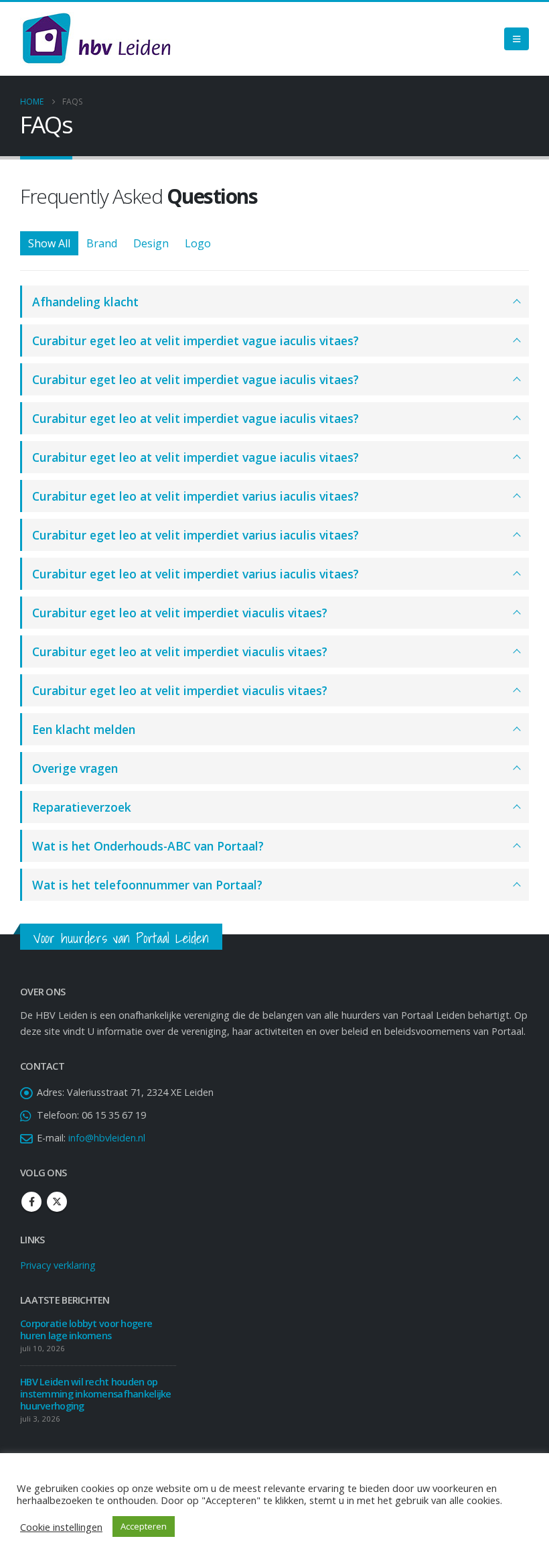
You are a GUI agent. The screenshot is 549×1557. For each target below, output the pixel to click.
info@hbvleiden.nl (106, 1137)
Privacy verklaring (58, 1265)
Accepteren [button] (144, 1526)
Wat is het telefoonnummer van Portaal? (147, 885)
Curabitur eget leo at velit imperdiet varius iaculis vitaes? (195, 496)
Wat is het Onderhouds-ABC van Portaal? (148, 846)
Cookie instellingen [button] (61, 1527)
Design (151, 243)
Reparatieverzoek (81, 807)
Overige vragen (75, 768)
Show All (49, 243)
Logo (198, 243)
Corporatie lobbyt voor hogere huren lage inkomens (86, 1329)
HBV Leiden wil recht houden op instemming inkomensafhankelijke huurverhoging (95, 1393)
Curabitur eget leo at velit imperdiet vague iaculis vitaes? (195, 340)
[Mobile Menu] (516, 38)
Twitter (57, 1202)
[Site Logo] (96, 39)
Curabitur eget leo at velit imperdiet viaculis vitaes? (179, 613)
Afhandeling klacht (85, 302)
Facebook (31, 1202)
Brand (101, 243)
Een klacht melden (83, 729)
